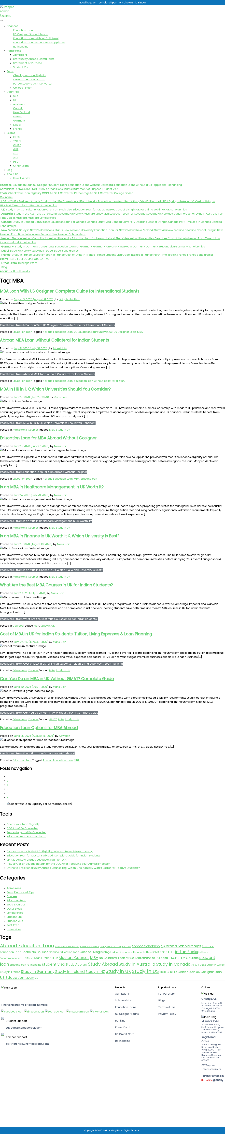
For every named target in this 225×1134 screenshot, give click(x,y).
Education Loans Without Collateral (35, 38)
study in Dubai (198, 964)
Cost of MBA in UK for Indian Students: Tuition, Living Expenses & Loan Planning (76, 634)
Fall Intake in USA (157, 201)
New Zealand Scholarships (68, 234)
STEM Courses (188, 958)
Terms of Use (166, 1007)
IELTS (16, 137)
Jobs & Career (16, 904)
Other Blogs (14, 909)
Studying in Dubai (42, 251)
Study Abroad (103, 964)
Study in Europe (216, 964)
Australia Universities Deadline (165, 214)
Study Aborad (76, 964)
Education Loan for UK (86, 209)
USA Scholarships (45, 205)
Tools (10, 71)
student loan (89, 479)
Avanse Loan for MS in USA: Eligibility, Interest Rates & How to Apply (50, 851)
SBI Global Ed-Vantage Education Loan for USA (37, 860)
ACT (16, 157)
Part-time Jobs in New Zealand (30, 234)
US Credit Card (124, 1034)
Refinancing (20, 47)
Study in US (145, 971)
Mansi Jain (60, 348)
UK (15, 100)
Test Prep (13, 925)
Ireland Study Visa (117, 238)
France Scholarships (199, 255)
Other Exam (21, 166)
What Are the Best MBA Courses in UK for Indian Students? (56, 585)
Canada (18, 108)
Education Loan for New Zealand (115, 230)
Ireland (17, 116)
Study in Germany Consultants (34, 246)
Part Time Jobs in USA (19, 205)
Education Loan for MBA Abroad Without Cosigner (48, 438)
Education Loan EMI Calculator (26, 836)
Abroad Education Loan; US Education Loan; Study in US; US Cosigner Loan (89, 332)
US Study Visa (137, 201)
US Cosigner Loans (127, 1014)
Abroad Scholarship (147, 946)
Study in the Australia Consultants (35, 214)
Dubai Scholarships (66, 251)
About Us (12, 174)
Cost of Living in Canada (162, 222)
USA (15, 96)
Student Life (14, 917)
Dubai (17, 125)
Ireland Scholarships (22, 242)
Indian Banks (186, 951)
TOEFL (17, 141)
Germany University (106, 246)
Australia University (70, 214)
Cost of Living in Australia (201, 214)
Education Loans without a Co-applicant (39, 42)
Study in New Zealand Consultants (41, 230)
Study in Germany (38, 971)
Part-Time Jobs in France (169, 255)
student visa (53, 964)
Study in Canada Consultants (31, 222)
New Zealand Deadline (181, 230)
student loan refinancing (25, 965)
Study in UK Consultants (21, 209)
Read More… (57, 325)
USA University (87, 201)
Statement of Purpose (27, 63)
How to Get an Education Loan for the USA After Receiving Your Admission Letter (58, 864)
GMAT (17, 145)
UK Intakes (108, 209)
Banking (120, 1021)
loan (30, 958)
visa (37, 978)
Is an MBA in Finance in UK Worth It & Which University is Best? (59, 536)
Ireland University (59, 238)
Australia (19, 104)
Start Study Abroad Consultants (33, 59)
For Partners (166, 994)
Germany (19, 120)
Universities (14, 929)
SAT (15, 153)
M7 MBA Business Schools (23, 201)
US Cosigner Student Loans (30, 34)
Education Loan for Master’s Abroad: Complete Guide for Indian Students (53, 855)
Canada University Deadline (129, 222)
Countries (13, 92)
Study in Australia (137, 964)
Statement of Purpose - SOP (156, 958)
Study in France (21, 255)
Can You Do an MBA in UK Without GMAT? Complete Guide (57, 678)
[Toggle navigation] (1, 20)
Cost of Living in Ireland (182, 238)
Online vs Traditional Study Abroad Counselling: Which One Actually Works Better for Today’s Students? (73, 868)
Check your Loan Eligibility (29, 75)
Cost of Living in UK (127, 209)
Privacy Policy (167, 1014)
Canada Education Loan (64, 952)
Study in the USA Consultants (59, 201)
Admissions (14, 51)
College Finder (22, 88)
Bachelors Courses (35, 952)
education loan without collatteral (96, 381)
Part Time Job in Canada (194, 222)
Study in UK (63, 430)
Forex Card (122, 1027)
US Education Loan (17, 977)
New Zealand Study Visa (151, 230)
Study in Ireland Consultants (29, 238)
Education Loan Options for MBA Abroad (39, 727)
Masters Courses (74, 957)
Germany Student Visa (160, 246)
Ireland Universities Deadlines (148, 238)
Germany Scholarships (190, 246)
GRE (15, 149)
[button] (6, 185)
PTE (15, 162)
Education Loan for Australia (127, 214)
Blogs (161, 1000)
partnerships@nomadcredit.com (27, 1044)
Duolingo (105, 952)
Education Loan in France (48, 255)
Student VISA (15, 921)
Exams (11, 133)
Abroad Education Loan (58, 381)
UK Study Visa (63, 209)
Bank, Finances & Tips (20, 892)
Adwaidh (64, 736)
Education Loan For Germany (73, 246)
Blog (9, 170)
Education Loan (23, 30)
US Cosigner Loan (209, 972)
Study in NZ (95, 971)
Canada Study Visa (98, 222)
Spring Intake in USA (181, 201)
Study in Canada (173, 964)
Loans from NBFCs (46, 958)
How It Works (21, 178)
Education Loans (125, 1007)
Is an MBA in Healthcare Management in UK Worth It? (52, 487)
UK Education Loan (182, 972)
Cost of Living (90, 952)
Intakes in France (141, 255)
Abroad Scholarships (182, 946)
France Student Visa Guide (112, 255)
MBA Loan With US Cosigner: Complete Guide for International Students (69, 291)
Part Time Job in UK (153, 209)
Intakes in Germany (132, 246)
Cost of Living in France (80, 255)
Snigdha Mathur (69, 299)
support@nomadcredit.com (24, 1028)
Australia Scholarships (41, 218)
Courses (33, 430)
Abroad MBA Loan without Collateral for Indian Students (54, 340)
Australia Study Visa (96, 214)
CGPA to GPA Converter (29, 79)
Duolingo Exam (27, 263)
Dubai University (20, 251)
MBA (140, 332)
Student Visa (21, 67)
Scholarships (15, 913)
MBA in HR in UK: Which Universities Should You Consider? (55, 389)
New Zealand (21, 112)
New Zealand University (78, 230)
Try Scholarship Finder (131, 2)
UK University (45, 209)
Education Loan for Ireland (88, 238)
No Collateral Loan (112, 958)
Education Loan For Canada (68, 222)
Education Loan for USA (112, 201)
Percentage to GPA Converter (33, 83)
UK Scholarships (176, 209)
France (17, 129)
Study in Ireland (70, 971)
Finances (12, 26)
